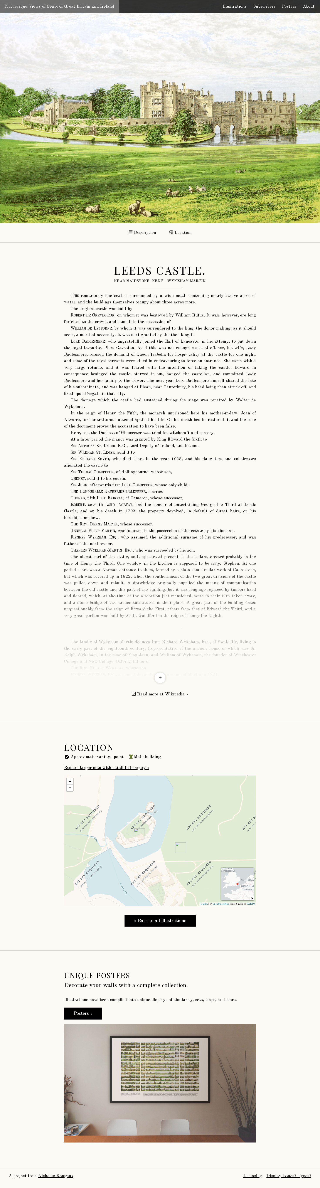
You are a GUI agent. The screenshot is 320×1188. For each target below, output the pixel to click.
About (309, 6)
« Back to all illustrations (160, 920)
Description (144, 233)
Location (182, 233)
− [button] (70, 788)
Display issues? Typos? (288, 1176)
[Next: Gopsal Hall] (300, 111)
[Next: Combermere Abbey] (19, 111)
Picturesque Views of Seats (59, 6)
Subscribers (264, 6)
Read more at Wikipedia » (162, 694)
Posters (289, 6)
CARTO (251, 904)
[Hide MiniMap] (252, 898)
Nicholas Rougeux (55, 1176)
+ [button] (70, 781)
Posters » (83, 1013)
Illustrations (234, 6)
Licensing (252, 1176)
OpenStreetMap (220, 904)
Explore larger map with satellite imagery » (106, 768)
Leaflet (204, 904)
